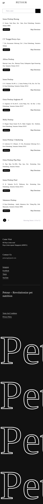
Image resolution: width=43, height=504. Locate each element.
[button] (4, 3)
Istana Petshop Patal (10, 180)
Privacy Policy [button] (7, 317)
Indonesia (6, 29)
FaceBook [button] (6, 271)
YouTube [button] (5, 278)
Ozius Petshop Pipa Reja (12, 160)
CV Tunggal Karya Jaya (11, 39)
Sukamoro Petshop (9, 200)
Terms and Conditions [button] (10, 313)
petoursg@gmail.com (9, 258)
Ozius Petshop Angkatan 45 (13, 99)
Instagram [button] (6, 267)
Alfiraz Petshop (8, 59)
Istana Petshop (8, 79)
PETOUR (21, 2)
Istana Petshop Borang (11, 19)
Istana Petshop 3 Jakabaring (13, 140)
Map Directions (35, 29)
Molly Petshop (8, 120)
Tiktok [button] (5, 274)
